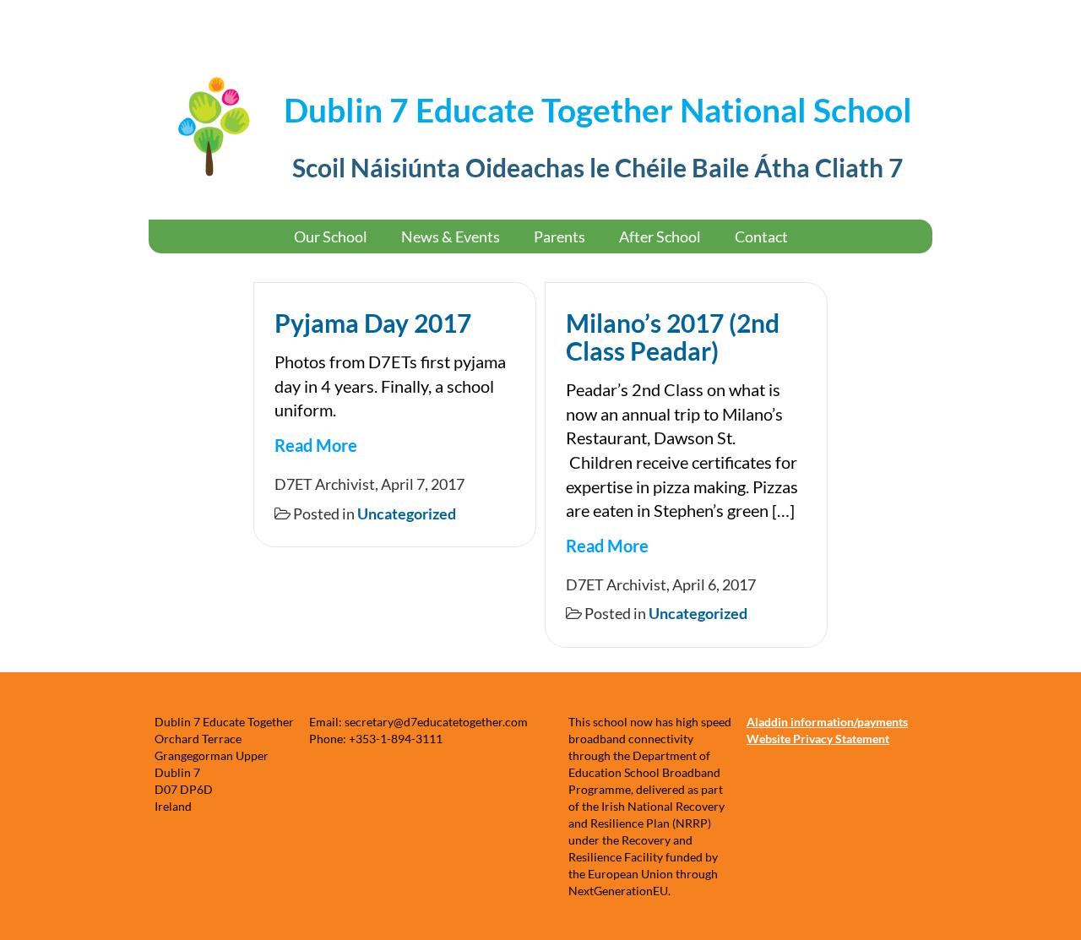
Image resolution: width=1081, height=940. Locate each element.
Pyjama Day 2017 (372, 322)
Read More (315, 445)
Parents (559, 236)
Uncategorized (406, 513)
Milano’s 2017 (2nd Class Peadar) (673, 336)
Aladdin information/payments (827, 722)
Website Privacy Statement (818, 738)
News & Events (450, 236)
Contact (761, 236)
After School (660, 236)
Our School (330, 236)
